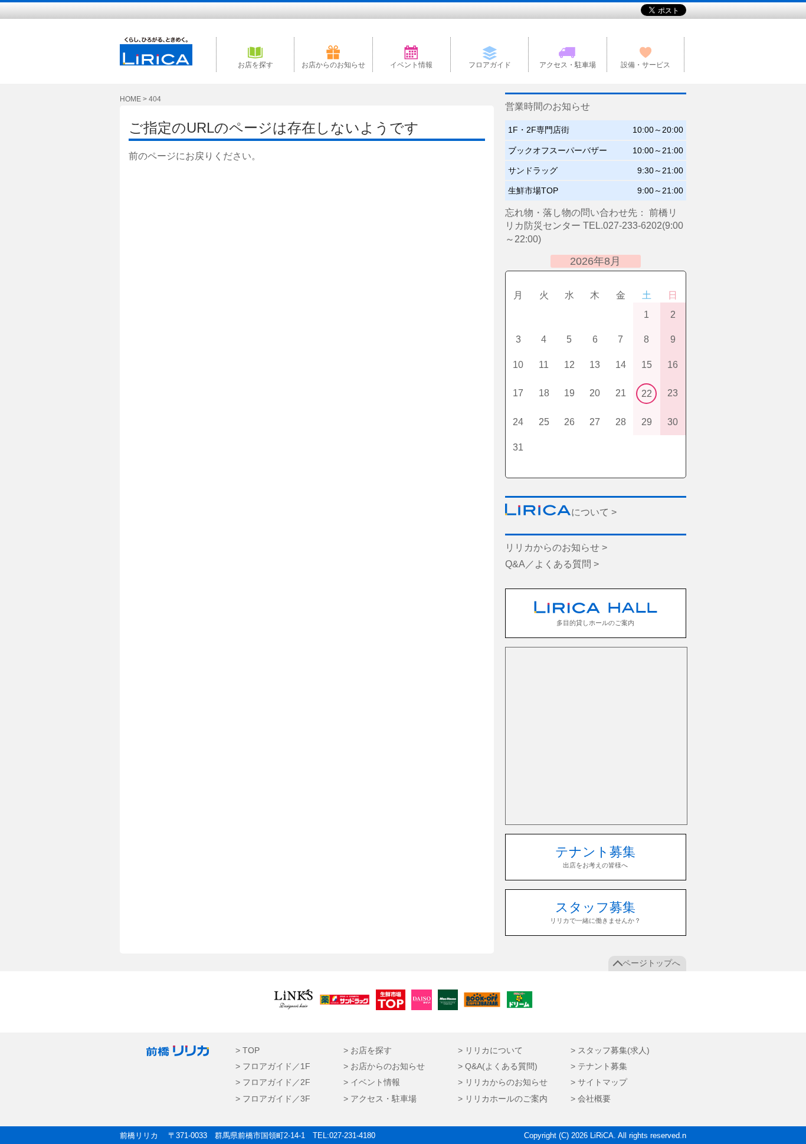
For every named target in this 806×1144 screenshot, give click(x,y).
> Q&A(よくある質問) (498, 1066)
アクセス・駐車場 (567, 65)
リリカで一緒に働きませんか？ (595, 912)
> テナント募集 (599, 1066)
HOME (130, 99)
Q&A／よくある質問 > (552, 564)
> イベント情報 (371, 1082)
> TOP (247, 1050)
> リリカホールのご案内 (503, 1098)
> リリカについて (490, 1050)
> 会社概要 (591, 1098)
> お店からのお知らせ (384, 1066)
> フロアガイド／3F (272, 1098)
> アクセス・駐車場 (380, 1098)
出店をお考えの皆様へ (595, 856)
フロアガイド (489, 65)
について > (594, 512)
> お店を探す (367, 1050)
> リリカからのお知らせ (503, 1082)
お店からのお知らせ (333, 65)
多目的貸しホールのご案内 (595, 622)
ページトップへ (651, 963)
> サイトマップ (599, 1082)
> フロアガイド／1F (272, 1066)
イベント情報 (411, 65)
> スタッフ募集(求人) (610, 1050)
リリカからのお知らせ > (556, 548)
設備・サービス (645, 65)
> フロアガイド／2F (272, 1082)
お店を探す (255, 65)
